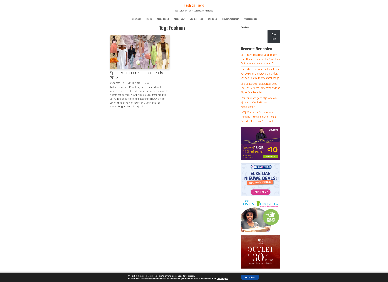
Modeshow (179, 19)
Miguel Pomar (135, 83)
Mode (149, 19)
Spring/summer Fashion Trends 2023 (136, 75)
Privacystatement (230, 19)
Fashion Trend (194, 5)
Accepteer (250, 277)
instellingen (222, 278)
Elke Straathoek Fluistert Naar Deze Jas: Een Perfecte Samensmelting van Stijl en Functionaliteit (260, 88)
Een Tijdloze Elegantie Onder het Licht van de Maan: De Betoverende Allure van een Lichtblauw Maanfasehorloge (260, 74)
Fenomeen (136, 19)
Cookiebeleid (250, 19)
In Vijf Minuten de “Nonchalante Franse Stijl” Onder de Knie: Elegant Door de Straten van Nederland (258, 117)
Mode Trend (163, 19)
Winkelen (212, 19)
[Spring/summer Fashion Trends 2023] (140, 51)
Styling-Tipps (196, 19)
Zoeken (245, 27)
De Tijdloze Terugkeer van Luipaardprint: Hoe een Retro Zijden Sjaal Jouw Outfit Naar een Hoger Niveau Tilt (260, 59)
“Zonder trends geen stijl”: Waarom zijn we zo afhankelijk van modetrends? (259, 102)
